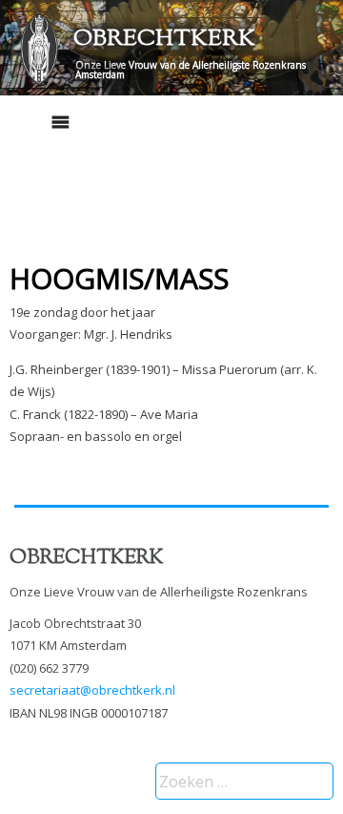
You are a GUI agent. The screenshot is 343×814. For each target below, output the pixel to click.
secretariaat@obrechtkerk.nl (92, 690)
